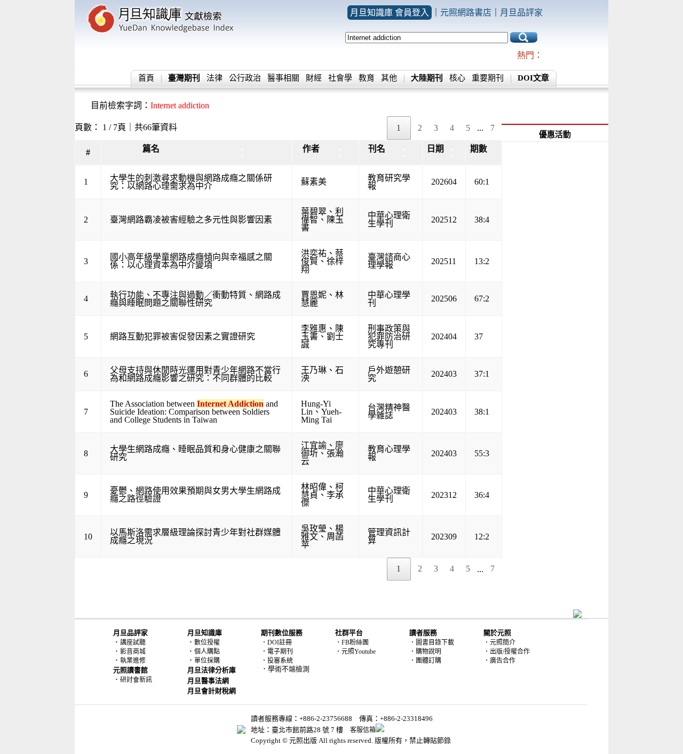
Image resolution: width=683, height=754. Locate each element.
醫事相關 (283, 78)
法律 (215, 78)
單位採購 (207, 660)
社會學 (340, 78)
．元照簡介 (499, 642)
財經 (314, 78)
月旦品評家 (521, 12)
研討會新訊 (136, 680)
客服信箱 (363, 730)
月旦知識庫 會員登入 (389, 12)
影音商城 (133, 651)
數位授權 (207, 642)
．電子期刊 (277, 651)
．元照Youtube (355, 651)
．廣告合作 (499, 660)
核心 (457, 78)
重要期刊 (488, 78)
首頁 (146, 78)
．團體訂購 (425, 660)
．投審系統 (277, 660)
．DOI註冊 (276, 642)
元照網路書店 (465, 12)
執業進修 (133, 660)
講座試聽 (133, 642)
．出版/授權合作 (506, 651)
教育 (367, 78)
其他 (389, 78)
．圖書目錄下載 (431, 642)
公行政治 (245, 78)
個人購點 (207, 651)
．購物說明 (425, 651)
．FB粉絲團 (352, 642)
